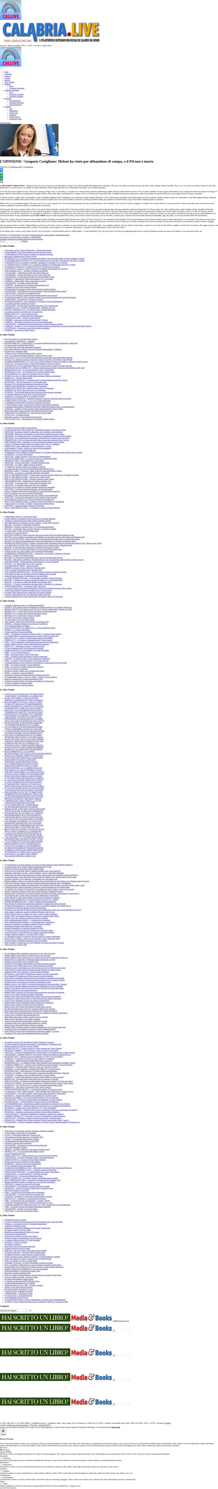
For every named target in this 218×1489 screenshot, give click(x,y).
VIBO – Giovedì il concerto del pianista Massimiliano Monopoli (28, 1207)
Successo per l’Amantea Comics (16, 351)
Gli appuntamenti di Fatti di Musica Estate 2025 (22, 1141)
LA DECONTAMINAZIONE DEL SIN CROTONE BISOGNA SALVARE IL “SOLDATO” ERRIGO (24, 798)
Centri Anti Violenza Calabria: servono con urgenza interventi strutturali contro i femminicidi (38, 883)
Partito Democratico (62, 235)
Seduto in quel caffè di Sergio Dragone (18, 1287)
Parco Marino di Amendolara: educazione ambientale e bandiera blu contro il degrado (35, 904)
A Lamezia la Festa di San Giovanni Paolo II (21, 287)
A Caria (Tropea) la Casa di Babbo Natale (20, 620)
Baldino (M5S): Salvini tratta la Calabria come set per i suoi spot (28, 955)
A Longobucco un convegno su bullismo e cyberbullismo (20, 237)
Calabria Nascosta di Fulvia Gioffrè (17, 1248)
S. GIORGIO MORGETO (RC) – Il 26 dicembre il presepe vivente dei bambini (33, 578)
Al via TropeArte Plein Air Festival (17, 626)
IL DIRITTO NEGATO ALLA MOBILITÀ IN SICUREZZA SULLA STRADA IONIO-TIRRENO (24, 744)
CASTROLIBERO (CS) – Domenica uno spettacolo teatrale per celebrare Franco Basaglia (37, 1104)
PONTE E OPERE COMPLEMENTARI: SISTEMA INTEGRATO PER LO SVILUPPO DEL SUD (24, 826)
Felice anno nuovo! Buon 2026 (16, 945)
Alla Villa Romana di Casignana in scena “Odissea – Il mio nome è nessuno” (32, 523)
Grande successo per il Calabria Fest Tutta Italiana (22, 1162)
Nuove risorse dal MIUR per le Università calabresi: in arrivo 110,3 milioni (31, 900)
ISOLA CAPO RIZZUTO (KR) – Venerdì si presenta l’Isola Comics (29, 479)
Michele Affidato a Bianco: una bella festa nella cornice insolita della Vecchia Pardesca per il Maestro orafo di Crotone (47, 881)
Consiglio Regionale (16, 103)
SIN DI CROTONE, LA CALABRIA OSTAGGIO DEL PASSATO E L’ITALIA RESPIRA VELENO (23, 769)
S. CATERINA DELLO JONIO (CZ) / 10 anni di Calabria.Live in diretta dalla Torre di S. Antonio (40, 265)
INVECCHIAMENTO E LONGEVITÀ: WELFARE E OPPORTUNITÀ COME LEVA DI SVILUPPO (24, 707)
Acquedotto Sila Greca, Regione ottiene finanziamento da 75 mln (28, 867)
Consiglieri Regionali (16, 88)
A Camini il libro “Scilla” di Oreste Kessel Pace (22, 531)
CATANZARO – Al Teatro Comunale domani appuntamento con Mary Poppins (33, 1100)
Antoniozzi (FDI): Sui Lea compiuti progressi (21, 990)
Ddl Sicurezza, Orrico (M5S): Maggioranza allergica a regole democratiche (31, 974)
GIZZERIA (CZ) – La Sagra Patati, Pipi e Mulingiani (24, 316)
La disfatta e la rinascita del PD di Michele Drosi (22, 1281)
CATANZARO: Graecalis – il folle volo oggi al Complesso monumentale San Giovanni (36, 269)
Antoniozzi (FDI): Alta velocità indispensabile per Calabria (26, 1023)
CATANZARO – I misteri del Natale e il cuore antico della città (27, 275)
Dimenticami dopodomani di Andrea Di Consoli (22, 1232)
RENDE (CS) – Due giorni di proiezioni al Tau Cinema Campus (28, 1087)
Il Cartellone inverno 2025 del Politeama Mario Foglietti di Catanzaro (29, 1042)
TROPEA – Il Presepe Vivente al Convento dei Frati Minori (26, 624)
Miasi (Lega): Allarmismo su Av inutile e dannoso (22, 1019)
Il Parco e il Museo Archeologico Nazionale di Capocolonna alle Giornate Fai (32, 491)
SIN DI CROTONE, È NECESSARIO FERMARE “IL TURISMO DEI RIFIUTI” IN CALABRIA (23, 724)
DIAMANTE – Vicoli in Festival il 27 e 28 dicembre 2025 (26, 382)
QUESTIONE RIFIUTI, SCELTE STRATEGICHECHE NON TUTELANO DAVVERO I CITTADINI (24, 818)
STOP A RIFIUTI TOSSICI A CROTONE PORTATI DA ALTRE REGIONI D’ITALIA (21, 761)
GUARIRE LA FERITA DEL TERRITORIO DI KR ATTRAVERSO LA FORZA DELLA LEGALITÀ (24, 851)
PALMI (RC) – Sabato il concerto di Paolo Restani (23, 1164)
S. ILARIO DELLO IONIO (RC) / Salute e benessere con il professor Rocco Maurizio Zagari (38, 545)
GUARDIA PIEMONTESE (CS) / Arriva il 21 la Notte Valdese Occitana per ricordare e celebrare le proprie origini (46, 362)
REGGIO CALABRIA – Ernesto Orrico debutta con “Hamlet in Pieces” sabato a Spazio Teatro (39, 1083)
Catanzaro (8, 74)
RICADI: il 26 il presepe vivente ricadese (19, 618)
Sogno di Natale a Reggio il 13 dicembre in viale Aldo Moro (26, 576)
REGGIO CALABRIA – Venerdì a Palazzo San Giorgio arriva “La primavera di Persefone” (38, 1106)
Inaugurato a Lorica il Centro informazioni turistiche (23, 417)
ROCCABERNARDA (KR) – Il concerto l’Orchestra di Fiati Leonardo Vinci (32, 1180)
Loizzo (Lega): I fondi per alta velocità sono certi (22, 1015)
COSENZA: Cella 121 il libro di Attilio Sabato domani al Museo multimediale (33, 376)
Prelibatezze (13, 111)
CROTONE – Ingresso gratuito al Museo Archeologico (24, 506)
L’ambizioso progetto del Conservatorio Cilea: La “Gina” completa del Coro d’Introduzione (37, 1205)
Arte (10, 109)
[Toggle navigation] (1, 68)
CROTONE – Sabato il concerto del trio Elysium (22, 1184)
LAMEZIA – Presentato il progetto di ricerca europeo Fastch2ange (28, 322)
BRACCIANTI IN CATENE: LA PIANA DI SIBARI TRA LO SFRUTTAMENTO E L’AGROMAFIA (24, 830)
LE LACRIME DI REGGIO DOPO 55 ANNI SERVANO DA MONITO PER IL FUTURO (21, 765)
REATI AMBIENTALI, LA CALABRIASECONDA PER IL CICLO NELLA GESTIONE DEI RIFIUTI (28, 753)
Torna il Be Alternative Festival (16, 1147)
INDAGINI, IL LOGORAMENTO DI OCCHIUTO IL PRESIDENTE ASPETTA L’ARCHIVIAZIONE (24, 712)
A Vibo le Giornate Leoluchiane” (16, 669)
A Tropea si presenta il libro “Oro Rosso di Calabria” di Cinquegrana (29, 681)
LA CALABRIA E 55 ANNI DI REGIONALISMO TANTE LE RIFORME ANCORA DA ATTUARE (24, 728)
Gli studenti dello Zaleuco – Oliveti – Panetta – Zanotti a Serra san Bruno (31, 677)
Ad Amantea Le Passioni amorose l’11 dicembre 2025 (24, 1137)
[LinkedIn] (109, 178)
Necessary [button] (3, 1448)
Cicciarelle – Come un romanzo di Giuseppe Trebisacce (16, 1243)
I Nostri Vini (13, 113)
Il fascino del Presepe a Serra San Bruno (19, 685)
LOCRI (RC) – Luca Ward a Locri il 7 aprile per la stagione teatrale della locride (33, 1085)
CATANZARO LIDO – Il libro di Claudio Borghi (23, 318)
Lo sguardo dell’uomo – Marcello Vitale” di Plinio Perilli (25, 1253)
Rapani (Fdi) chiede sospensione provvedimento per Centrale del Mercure (31, 1011)
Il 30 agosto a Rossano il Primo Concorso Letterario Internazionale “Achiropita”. (33, 349)
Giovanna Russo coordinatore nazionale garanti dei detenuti (26, 941)
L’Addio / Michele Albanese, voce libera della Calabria (24, 934)
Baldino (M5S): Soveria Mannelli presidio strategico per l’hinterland (29, 1003)
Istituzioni (8, 99)
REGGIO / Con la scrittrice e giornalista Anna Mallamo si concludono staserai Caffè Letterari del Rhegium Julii (44, 537)
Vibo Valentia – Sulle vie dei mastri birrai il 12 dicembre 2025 (27, 622)
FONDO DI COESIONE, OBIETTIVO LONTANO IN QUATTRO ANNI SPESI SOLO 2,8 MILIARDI (24, 757)
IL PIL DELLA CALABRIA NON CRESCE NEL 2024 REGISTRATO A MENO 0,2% (21, 855)
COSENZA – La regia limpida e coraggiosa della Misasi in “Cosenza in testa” (32, 1069)
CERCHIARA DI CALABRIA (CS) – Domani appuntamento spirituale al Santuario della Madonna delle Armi (44, 368)
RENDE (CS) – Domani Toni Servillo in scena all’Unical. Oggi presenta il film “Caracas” (37, 1120)
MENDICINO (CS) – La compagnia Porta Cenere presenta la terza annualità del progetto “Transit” (40, 1063)
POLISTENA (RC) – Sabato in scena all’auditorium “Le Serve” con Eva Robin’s (34, 1057)
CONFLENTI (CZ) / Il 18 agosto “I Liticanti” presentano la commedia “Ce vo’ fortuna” (36, 263)
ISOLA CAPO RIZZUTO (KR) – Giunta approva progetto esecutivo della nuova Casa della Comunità (41, 475)
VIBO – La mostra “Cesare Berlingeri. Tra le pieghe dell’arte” (27, 661)
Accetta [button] (99, 1427)
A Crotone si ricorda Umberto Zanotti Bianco (21, 428)
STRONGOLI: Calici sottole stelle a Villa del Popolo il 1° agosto (28, 446)
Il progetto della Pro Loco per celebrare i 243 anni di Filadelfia (27, 650)
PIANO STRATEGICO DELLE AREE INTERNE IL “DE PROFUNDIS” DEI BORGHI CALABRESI (24, 777)
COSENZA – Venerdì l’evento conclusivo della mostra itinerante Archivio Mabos (34, 409)
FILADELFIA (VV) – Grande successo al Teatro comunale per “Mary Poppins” (33, 1048)
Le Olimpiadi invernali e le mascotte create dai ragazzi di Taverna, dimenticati (32, 936)
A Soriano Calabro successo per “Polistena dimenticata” (25, 605)
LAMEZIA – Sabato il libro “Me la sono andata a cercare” (25, 281)
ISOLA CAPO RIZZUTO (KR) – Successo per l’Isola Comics (27, 477)
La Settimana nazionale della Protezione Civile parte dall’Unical (27, 403)
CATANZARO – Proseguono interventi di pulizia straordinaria (27, 328)
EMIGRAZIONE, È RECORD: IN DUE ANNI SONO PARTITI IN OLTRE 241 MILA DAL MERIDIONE (25, 810)
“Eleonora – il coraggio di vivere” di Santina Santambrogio (26, 1224)
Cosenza (8, 76)
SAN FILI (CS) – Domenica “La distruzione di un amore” (25, 1199)
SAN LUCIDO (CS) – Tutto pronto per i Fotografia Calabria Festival (29, 419)
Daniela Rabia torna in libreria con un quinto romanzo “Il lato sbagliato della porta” (34, 1267)
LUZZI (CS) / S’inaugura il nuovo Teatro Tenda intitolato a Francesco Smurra (33, 364)
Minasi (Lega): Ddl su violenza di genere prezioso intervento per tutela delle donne (34, 988)
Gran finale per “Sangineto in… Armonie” (20, 341)
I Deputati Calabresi (16, 94)
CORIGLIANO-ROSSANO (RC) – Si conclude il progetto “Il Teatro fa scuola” (33, 1089)
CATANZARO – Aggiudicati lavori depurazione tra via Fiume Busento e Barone (34, 324)
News (11, 86)
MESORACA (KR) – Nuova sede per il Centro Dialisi (24, 461)
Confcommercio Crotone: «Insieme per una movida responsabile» (28, 448)
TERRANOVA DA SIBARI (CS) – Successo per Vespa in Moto (28, 413)
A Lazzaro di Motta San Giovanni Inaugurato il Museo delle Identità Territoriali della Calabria (38, 588)
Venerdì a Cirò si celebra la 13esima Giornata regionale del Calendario (30, 487)
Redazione (29, 167)
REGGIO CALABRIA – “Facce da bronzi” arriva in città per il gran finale (31, 1050)
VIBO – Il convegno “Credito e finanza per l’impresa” (24, 667)
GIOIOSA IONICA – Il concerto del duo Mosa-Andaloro (25, 1160)
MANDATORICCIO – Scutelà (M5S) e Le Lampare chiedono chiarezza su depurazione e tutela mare (41, 343)
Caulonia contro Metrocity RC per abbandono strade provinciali (27, 594)
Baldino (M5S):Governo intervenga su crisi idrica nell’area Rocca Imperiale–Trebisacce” (36, 958)
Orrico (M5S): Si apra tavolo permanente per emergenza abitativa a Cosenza (32, 1031)
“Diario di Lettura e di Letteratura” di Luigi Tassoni (23, 1238)
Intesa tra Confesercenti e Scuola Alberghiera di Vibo (24, 679)
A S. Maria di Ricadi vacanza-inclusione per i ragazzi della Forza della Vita (31, 636)
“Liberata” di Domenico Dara (15, 1226)
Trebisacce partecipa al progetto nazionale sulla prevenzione (21, 239)
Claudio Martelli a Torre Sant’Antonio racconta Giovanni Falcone (28, 252)
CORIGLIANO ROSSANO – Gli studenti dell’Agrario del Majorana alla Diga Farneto (36, 380)
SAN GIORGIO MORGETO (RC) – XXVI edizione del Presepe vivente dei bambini (35, 572)
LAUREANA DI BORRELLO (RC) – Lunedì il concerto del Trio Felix (31, 1170)
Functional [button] (4, 1456)
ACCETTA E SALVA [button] (8, 1488)
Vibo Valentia (9, 82)
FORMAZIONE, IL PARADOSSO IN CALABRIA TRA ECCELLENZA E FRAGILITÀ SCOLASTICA (24, 720)
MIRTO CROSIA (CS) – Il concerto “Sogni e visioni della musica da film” (31, 1178)
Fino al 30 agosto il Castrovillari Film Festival (21, 339)
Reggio (7, 80)
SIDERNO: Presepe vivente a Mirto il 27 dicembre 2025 (25, 568)
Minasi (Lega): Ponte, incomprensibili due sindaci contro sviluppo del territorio (33, 996)
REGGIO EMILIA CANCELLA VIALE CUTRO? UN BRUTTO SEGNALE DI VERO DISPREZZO (24, 703)
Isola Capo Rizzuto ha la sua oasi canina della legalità (24, 493)
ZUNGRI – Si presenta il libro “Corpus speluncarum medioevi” (27, 659)
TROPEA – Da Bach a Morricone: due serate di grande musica (27, 1149)
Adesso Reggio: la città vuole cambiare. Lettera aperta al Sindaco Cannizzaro (32, 898)
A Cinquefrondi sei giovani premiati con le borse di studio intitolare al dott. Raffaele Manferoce (39, 865)
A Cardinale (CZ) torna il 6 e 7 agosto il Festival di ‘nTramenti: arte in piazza (32, 267)
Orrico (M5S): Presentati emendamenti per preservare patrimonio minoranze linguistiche (36, 1013)
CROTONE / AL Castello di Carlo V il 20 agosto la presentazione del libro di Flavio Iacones (38, 436)
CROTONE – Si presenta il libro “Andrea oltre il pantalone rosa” (28, 483)
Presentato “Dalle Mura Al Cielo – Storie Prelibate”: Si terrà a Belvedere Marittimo (34, 873)
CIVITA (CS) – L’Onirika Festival (17, 415)
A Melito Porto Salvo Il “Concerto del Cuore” (21, 517)
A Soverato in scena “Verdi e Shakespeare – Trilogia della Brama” (28, 250)
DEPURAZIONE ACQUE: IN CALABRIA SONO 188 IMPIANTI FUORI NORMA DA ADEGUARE (24, 794)
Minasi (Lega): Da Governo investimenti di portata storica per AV (28, 1007)
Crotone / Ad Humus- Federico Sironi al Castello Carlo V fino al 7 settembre (32, 444)
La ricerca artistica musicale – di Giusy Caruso (21, 1277)
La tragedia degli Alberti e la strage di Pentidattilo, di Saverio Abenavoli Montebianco (35, 1300)
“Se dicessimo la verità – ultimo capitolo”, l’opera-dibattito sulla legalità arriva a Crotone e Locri (39, 1091)
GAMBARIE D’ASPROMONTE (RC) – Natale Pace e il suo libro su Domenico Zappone (37, 553)
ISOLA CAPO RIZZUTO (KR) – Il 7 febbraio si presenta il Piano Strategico (32, 508)
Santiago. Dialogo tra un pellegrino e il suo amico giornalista (26, 1269)
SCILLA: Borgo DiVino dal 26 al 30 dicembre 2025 (23, 570)
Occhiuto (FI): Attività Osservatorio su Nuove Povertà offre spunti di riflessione (33, 999)
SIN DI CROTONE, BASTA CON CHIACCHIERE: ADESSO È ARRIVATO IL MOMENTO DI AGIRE (24, 740)
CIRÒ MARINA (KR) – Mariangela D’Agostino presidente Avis (28, 481)
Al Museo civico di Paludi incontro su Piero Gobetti (23, 353)
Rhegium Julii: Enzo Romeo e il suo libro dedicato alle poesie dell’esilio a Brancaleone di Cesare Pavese (42, 893)
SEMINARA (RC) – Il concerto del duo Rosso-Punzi (24, 1176)
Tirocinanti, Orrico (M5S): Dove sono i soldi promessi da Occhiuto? (29, 966)
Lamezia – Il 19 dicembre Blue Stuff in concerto (22, 1139)
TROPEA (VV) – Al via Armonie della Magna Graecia (24, 1151)
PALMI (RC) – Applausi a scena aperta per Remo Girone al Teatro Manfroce (32, 1112)
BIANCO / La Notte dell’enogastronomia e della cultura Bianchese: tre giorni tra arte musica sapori (40, 541)
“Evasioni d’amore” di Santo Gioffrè (18, 1230)
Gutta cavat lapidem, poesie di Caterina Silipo (21, 1261)
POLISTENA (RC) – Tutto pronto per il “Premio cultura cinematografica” (31, 1071)
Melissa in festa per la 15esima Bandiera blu (20, 450)
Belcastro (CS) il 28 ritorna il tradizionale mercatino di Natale (26, 384)
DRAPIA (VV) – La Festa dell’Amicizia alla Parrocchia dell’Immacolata (31, 611)
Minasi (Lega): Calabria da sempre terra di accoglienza (24, 1005)
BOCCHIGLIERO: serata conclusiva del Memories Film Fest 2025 (29, 411)
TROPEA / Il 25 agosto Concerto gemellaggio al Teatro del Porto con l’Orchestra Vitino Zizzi (38, 607)
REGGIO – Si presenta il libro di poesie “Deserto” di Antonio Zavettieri (30, 529)
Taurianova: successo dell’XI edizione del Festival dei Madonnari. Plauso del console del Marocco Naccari (43, 910)
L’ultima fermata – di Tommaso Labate (18, 1294)
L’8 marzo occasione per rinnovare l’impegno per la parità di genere (29, 930)
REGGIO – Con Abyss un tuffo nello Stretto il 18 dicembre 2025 (28, 582)
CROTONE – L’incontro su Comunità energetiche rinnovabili (27, 473)
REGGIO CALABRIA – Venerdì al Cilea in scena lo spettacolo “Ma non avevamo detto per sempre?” (41, 1110)
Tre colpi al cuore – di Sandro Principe (18, 1296)
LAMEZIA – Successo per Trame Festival (20, 330)
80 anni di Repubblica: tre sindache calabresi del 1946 (24, 928)
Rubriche (8, 107)
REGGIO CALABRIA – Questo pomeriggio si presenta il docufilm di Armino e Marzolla (37, 1073)
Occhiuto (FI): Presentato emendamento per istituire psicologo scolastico (30, 964)
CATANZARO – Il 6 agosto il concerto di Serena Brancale (26, 1145)
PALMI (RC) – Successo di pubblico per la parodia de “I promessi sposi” (31, 1096)
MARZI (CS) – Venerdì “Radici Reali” (19, 378)
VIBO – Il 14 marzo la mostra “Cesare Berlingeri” (23, 665)
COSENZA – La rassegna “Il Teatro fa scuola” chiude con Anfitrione (29, 1059)
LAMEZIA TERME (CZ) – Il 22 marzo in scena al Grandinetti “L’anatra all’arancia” (35, 1116)
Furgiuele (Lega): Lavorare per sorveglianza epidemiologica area (28, 982)
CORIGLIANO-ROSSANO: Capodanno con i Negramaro (26, 386)
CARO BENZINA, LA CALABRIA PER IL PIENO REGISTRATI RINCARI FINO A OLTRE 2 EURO (24, 839)
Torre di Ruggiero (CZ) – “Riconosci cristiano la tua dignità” (26, 271)
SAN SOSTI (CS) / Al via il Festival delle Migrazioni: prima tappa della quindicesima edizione (38, 358)
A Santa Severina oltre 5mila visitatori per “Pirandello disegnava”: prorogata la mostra (35, 430)
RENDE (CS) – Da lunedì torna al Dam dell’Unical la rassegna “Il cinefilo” (32, 1079)
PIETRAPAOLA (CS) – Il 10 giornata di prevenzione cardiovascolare (30, 372)
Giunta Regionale (15, 105)
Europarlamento (15, 101)
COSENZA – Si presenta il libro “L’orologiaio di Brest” (25, 396)
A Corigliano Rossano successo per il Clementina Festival (25, 394)
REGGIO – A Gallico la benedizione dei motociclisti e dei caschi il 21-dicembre (33, 584)
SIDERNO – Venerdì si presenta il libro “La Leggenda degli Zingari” (29, 527)
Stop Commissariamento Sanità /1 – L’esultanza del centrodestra (27, 920)
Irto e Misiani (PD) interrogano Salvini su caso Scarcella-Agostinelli (29, 976)
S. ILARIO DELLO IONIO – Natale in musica (22, 566)
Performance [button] (4, 1462)
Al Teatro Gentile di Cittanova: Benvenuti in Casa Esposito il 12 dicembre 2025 (33, 1044)
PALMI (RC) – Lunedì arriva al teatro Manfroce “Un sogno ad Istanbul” (31, 1108)
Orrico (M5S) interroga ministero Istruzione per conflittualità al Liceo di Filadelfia (34, 986)
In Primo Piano (5, 123)
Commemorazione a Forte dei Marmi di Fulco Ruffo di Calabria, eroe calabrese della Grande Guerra (40, 877)
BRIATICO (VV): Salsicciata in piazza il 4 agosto (22, 616)
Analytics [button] (3, 1469)
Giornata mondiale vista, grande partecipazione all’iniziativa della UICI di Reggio (34, 597)
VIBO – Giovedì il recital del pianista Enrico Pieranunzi (25, 1192)
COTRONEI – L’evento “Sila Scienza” (19, 454)
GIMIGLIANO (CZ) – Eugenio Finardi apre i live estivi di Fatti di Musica (31, 1156)
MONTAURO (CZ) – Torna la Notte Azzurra (21, 314)
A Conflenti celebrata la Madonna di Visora (20, 304)
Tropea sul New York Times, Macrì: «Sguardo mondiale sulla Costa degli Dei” (33, 871)
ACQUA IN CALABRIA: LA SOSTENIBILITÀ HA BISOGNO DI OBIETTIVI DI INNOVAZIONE (24, 847)
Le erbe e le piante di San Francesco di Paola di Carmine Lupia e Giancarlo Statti (34, 1222)
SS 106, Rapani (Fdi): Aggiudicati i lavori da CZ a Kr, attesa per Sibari (30, 953)
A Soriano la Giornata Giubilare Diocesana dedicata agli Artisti (27, 675)
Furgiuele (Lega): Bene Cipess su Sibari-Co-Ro (22, 962)
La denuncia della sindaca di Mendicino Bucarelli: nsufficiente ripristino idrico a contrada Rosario (39, 407)
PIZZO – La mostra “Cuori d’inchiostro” (19, 673)
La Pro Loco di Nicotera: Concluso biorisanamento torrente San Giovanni (31, 295)
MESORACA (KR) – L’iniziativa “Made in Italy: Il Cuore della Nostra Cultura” (33, 471)
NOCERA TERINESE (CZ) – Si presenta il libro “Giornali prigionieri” (30, 310)
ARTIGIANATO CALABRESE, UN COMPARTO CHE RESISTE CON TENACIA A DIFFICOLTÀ (24, 716)
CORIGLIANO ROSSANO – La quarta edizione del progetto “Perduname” (32, 1172)
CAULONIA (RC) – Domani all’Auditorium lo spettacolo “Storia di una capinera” (34, 1114)
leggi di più (116, 1427)
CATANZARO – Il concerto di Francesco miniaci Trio (24, 1194)
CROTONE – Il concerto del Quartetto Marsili (21, 1211)
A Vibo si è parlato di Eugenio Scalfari (18, 683)
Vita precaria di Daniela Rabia (15, 1234)
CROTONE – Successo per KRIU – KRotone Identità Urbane (27, 463)
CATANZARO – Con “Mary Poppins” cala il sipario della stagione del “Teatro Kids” (35, 1093)
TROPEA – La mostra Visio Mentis (17, 630)
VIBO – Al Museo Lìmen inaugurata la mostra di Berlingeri (26, 657)
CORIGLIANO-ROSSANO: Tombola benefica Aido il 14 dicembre (29, 388)
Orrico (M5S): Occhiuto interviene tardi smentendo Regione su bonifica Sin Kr (33, 970)
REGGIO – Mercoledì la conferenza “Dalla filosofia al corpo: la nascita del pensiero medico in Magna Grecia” (44, 560)
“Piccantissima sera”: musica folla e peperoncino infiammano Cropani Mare (32, 895)
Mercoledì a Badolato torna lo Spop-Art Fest (20, 256)
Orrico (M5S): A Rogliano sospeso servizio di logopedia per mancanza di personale (34, 978)
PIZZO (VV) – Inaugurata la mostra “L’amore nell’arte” (25, 646)
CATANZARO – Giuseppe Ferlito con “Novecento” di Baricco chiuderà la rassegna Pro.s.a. (38, 1055)
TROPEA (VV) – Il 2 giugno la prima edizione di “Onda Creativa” (29, 640)
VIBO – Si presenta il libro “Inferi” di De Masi (21, 654)
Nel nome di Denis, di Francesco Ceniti (19, 1289)
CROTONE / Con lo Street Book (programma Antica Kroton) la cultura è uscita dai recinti (37, 438)
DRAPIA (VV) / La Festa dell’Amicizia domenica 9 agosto (26, 613)
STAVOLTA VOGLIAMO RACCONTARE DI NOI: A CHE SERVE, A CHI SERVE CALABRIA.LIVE (24, 695)
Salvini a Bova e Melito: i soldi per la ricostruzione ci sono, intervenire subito (32, 939)
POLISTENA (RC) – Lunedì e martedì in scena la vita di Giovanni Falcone (32, 1102)
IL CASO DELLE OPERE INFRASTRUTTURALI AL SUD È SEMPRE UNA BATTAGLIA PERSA (24, 781)
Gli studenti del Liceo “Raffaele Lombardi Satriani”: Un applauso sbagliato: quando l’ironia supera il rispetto (43, 452)
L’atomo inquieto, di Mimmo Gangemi (18, 1291)
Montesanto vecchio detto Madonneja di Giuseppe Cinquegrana (27, 1228)
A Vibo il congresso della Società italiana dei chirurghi (24, 648)
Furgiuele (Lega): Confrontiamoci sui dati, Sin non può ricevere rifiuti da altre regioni (35, 968)
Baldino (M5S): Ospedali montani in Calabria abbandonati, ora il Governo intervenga (35, 1027)
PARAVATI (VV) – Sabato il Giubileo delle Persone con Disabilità (29, 638)
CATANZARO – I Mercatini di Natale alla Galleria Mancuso (26, 273)
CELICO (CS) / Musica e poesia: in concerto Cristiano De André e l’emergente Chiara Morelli (38, 360)
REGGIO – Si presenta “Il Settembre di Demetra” (22, 525)
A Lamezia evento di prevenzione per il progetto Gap (24, 312)
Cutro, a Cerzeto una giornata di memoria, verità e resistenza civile (28, 355)
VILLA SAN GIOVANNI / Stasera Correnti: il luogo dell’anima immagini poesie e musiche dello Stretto (42, 539)
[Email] (109, 181)
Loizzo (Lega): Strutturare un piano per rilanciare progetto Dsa (27, 1001)
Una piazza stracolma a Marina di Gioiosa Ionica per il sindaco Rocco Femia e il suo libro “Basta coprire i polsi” (45, 885)
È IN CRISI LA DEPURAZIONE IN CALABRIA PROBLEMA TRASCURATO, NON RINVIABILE (24, 736)
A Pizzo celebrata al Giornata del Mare (18, 632)
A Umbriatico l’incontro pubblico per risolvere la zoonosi (25, 467)
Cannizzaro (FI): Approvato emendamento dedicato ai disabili (27, 1033)
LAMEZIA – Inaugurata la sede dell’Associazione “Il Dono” (26, 320)
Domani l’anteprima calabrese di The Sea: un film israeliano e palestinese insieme (34, 891)
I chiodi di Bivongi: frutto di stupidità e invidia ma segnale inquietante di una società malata (37, 887)
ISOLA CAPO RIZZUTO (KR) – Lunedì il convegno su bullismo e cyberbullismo (34, 502)
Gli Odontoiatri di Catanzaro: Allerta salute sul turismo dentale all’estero (30, 289)
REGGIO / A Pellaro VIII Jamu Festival (19, 556)
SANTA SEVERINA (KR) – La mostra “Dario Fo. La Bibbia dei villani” (31, 459)
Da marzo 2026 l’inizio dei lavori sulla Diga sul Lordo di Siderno (28, 592)
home (7, 72)
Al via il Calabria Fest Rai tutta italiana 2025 (20, 1166)
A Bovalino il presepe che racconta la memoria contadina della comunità (30, 574)
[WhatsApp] (109, 175)
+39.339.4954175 (44, 1425)
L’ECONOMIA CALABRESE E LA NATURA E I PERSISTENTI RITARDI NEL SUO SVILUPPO (23, 822)
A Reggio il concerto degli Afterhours (18, 1143)
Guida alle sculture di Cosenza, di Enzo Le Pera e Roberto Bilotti (28, 1259)
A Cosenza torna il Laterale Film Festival (19, 345)
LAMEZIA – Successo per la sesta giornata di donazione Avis (27, 285)
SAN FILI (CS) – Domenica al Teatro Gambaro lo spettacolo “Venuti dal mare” (33, 1118)
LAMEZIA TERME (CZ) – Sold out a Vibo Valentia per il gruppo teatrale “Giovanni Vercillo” (39, 1065)
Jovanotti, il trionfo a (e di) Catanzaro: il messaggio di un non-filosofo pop (31, 879)
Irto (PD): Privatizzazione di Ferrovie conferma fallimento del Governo (30, 1009)
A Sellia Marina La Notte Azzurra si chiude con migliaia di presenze (29, 254)
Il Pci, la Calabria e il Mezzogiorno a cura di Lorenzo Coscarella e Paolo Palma (33, 1265)
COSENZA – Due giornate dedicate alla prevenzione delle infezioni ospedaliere (33, 392)
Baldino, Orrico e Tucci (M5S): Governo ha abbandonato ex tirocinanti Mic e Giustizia (36, 984)
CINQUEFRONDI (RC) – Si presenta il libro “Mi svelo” (25, 586)
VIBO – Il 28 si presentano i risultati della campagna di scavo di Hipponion (31, 642)
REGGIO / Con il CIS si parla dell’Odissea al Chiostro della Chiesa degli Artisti (33, 549)
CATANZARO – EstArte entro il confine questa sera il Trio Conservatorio (31, 306)
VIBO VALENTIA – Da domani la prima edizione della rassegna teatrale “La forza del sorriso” (39, 1081)
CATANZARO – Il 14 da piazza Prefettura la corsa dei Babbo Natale (29, 277)
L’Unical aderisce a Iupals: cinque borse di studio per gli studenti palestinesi (32, 405)
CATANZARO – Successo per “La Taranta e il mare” (24, 299)
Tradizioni (12, 115)
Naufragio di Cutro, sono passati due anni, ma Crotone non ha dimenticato (31, 495)
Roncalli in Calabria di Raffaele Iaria (18, 1273)
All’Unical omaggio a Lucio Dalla (17, 1190)
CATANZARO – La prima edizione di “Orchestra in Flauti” (26, 1174)
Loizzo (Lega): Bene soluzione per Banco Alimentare (24, 994)
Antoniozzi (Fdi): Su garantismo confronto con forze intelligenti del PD (30, 1029)
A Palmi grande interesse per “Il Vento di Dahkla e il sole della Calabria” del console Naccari (38, 906)
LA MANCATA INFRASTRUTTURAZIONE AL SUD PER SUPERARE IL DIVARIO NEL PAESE (23, 834)
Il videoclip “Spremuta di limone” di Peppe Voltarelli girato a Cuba (28, 1203)
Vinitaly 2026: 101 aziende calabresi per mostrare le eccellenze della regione (32, 916)
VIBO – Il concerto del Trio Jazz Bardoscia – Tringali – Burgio (27, 1201)
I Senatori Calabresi (16, 96)
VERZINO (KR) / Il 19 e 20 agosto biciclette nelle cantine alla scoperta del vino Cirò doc (37, 440)
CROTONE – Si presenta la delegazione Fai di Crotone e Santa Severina (31, 497)
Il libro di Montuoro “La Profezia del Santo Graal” (23, 1271)
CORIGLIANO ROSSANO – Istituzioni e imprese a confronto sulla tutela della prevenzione (38, 399)
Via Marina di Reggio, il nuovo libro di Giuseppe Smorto (25, 1255)
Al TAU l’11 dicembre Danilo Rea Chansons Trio (22, 1135)
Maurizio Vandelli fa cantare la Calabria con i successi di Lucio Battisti (30, 1182)
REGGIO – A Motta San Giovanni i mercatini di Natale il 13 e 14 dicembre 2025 (34, 580)
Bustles (168, 1423)
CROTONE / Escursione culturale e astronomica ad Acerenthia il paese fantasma (33, 432)
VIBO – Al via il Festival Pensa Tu (17, 652)
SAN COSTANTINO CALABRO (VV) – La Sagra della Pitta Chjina (30, 628)
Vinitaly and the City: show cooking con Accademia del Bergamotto (29, 551)
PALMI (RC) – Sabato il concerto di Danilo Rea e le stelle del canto (29, 1188)
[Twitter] (109, 172)
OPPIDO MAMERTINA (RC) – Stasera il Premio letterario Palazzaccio (30, 902)
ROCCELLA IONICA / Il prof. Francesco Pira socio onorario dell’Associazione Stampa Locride (39, 535)
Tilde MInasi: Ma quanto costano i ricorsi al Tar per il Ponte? (26, 1017)
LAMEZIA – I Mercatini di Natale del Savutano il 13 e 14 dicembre (29, 279)
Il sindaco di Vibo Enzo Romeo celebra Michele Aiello (24, 869)
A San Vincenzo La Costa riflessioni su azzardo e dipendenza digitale (29, 932)
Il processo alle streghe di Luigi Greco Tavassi (21, 1236)
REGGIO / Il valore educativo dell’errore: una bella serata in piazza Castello (32, 547)
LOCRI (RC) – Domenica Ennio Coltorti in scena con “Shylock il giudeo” (31, 1067)
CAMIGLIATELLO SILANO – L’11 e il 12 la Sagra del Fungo (28, 401)
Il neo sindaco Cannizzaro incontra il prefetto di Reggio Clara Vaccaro (30, 912)
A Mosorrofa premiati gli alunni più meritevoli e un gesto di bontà (28, 590)
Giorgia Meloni (48, 235)
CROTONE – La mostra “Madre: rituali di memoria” (24, 465)
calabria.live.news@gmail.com (18, 1425)
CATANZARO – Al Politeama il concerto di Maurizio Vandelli (27, 1186)
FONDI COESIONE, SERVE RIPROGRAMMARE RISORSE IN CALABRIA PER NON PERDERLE (24, 748)
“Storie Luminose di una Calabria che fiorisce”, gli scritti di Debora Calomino (32, 1257)
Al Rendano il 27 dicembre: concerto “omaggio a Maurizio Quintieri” (29, 1131)
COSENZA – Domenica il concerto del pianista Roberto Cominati (28, 1197)
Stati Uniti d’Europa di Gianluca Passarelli (20, 1246)
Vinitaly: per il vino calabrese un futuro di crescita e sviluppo (26, 918)
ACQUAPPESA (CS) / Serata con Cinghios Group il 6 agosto (27, 374)
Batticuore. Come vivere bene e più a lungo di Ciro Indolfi (25, 1250)
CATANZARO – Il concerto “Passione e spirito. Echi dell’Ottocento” (29, 1158)
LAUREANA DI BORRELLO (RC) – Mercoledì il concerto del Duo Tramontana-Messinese (38, 1168)
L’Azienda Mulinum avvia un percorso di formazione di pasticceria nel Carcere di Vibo (36, 663)
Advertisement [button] (5, 1475)
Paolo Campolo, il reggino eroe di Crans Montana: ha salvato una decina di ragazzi (34, 943)
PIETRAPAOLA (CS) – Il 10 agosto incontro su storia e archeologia (29, 370)
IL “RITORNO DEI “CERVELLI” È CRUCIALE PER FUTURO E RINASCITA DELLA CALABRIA (24, 785)
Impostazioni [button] (106, 1427)
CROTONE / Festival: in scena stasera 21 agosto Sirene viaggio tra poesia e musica (34, 434)
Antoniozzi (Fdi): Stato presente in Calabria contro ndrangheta (27, 972)
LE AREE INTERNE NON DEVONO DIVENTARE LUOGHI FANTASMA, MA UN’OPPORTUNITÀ (24, 732)
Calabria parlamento (12, 90)
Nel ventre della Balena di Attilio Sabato (19, 1279)
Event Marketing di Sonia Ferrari (16, 1298)
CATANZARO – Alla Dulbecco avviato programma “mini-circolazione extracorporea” (36, 291)
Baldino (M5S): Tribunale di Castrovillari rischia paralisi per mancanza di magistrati (34, 992)
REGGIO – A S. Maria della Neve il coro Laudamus (23, 564)
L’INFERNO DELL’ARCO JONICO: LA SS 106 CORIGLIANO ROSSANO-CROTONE (23, 802)
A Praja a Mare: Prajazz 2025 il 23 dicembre (20, 1133)
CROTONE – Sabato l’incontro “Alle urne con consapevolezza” (28, 456)
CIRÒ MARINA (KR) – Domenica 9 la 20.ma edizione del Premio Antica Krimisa (34, 442)
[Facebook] (109, 169)
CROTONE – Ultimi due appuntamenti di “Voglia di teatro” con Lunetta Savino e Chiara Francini (40, 1053)
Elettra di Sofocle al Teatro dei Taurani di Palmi (21, 1046)
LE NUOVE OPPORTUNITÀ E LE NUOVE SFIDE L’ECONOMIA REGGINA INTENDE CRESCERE (24, 789)
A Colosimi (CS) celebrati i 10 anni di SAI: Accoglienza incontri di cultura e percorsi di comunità (39, 889)
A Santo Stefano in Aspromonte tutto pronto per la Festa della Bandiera (30, 519)
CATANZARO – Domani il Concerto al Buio (21, 1209)
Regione (8, 84)
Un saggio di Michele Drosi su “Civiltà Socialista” (23, 1240)
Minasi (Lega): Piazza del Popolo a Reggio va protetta (24, 1025)
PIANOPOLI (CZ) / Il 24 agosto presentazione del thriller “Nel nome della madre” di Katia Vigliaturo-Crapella (44, 258)
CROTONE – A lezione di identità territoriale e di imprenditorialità (28, 489)
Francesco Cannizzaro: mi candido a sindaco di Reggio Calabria (27, 924)
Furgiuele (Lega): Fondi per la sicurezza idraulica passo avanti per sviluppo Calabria (35, 980)
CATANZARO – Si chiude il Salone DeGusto (21, 283)
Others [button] (2, 1482)
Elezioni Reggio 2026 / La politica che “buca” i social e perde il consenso (31, 914)
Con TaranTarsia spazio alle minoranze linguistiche (23, 347)
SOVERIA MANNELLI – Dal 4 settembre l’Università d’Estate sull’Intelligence (34, 302)
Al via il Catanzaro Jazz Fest (15, 1153)
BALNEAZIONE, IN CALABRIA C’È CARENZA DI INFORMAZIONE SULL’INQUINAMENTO (24, 814)
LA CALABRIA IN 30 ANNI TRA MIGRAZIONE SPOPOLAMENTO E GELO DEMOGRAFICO (24, 843)
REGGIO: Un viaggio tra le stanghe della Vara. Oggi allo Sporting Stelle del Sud (34, 558)
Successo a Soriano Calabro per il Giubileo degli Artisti (24, 671)
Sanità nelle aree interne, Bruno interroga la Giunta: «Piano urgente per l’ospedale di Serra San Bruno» (41, 875)
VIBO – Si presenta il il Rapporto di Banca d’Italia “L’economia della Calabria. (33, 634)
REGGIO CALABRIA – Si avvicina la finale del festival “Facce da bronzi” (32, 1098)
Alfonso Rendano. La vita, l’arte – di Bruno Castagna (24, 1285)
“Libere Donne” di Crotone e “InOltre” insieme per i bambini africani (29, 504)
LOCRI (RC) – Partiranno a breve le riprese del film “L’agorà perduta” (30, 1075)
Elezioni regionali (36, 235)
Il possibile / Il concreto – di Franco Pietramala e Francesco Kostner (29, 1263)
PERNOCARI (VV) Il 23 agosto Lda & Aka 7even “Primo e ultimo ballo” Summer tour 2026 (38, 609)
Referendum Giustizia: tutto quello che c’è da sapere (23, 926)
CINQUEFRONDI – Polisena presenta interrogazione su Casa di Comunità (32, 562)
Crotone (7, 78)
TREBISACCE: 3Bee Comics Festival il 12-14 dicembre (25, 390)
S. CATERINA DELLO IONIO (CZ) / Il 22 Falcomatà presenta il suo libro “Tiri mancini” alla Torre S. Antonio (45, 261)
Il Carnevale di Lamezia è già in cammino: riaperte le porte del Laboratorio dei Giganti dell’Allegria (40, 297)
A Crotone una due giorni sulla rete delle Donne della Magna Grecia (29, 469)
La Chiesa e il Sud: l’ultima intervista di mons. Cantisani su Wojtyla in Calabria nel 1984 (36, 1302)
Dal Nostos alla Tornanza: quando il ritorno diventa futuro (25, 908)
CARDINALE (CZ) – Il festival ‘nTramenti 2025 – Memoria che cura (30, 308)
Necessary (6, 1450)
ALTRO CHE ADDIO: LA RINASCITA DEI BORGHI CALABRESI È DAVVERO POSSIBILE (24, 699)
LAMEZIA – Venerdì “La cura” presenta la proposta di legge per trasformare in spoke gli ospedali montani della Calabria (48, 326)
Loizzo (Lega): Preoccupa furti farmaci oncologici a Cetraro (26, 1021)
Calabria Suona (14, 117)
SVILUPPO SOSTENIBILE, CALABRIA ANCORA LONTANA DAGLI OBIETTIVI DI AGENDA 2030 (24, 773)
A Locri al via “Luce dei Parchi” (16, 533)
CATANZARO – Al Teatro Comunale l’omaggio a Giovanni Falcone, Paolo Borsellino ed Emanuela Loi (42, 1122)
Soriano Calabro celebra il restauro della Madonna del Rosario (27, 644)
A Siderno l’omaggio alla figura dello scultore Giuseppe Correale (28, 521)
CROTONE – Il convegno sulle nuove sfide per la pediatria (26, 485)
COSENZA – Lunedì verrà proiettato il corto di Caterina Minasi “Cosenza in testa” (34, 1077)
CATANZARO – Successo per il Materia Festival (22, 293)
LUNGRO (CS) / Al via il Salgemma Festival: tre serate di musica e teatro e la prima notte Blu (38, 366)
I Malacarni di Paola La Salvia (15, 1220)
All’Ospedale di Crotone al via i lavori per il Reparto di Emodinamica (29, 500)
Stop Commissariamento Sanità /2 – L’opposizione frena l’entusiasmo (29, 922)
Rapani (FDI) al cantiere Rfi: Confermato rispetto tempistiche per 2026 (30, 960)
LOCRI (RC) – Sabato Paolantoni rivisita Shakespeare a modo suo (28, 1061)
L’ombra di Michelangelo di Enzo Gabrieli (20, 1283)
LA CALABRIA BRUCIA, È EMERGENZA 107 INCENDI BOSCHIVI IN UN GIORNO (21, 806)
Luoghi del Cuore (15, 119)
